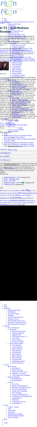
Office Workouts (17, 70)
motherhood (29, 198)
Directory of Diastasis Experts (17, 322)
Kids (18, 21)
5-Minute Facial (9, 184)
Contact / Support (13, 121)
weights (18, 204)
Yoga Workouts (17, 64)
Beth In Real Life (17, 370)
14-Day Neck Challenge (19, 391)
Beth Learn (11, 126)
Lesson (17, 197)
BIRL (23, 190)
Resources (7, 308)
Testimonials (12, 410)
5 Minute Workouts (18, 47)
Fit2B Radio (12, 26)
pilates (8, 200)
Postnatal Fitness (17, 379)
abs (1, 190)
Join (5, 19)
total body (13, 204)
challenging (9, 193)
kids (20, 60)
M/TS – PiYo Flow (10, 181)
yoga (23, 204)
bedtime (9, 60)
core (19, 193)
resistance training (12, 202)
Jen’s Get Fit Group (10, 135)
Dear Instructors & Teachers (16, 324)
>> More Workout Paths (15, 343)
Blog (5, 133)
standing (24, 202)
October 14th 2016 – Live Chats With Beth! (13, 125)
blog (27, 190)
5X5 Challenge (16, 393)
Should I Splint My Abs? (15, 31)
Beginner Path (16, 335)
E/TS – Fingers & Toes (7, 123)
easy (6, 195)
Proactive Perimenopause (20, 386)
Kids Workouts (16, 71)
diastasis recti (32, 193)
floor (14, 195)
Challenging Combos (18, 75)
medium (24, 198)
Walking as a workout (18, 373)
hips (21, 195)
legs (11, 198)
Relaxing (22, 21)
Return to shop (12, 150)
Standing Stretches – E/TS (12, 177)
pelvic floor (3, 200)
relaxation (25, 60)
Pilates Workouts (17, 63)
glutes (17, 195)
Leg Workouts (16, 68)
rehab (1, 202)
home (23, 195)
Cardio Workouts (17, 347)
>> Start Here (12, 329)
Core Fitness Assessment (16, 52)
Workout (6, 326)
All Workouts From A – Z (20, 336)
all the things (11, 190)
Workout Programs (14, 377)
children (15, 60)
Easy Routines (12, 21)
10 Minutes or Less (4, 21)
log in (11, 55)
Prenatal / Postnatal (18, 56)
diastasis (24, 193)
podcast (14, 200)
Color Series (16, 338)
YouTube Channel (13, 314)
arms (16, 190)
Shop (5, 20)
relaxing (5, 202)
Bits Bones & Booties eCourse (21, 387)
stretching (32, 60)
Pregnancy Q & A (13, 33)
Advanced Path (16, 73)
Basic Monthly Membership (17, 50)
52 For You (15, 384)
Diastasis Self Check (14, 24)
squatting (19, 202)
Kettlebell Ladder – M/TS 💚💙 (14, 183)
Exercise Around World (19, 389)
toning (9, 204)
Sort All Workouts (13, 328)
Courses (6, 365)
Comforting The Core (18, 401)
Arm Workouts (16, 66)
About (6, 405)
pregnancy (33, 200)
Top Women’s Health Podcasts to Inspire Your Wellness (18, 136)
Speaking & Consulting (15, 414)
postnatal (28, 200)
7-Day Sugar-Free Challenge (21, 375)
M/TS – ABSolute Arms (11, 179)
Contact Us (3, 149)
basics (19, 190)
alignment (5, 190)
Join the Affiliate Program (16, 129)
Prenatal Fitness (17, 380)
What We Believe (13, 131)
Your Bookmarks (5, 153)
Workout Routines (29, 59)
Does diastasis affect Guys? (16, 34)
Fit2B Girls (15, 400)
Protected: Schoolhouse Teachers (23, 142)
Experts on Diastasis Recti (20, 394)
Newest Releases (17, 340)
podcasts (21, 200)
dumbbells (2, 195)
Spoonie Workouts (17, 363)
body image (33, 190)
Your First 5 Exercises (19, 45)
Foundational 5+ (17, 403)
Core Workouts (16, 345)
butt (1, 193)
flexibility (10, 195)
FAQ (9, 409)
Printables (11, 315)
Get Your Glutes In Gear (19, 372)
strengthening (30, 202)
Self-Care (26, 21)
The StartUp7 (16, 368)
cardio (4, 193)
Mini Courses (12, 366)
